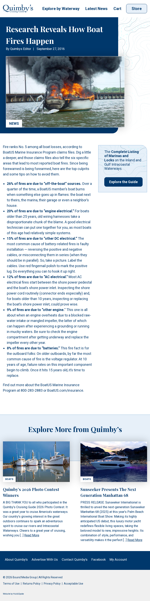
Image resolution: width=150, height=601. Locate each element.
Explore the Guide (123, 182)
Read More (31, 535)
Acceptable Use (73, 583)
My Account (118, 559)
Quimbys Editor (20, 49)
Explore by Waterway (60, 8)
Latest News (96, 8)
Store (137, 8)
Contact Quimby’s (75, 559)
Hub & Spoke (18, 594)
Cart (117, 8)
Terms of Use (11, 583)
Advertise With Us (45, 559)
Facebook (98, 559)
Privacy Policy (52, 583)
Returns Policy (31, 583)
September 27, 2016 (51, 49)
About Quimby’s (16, 559)
